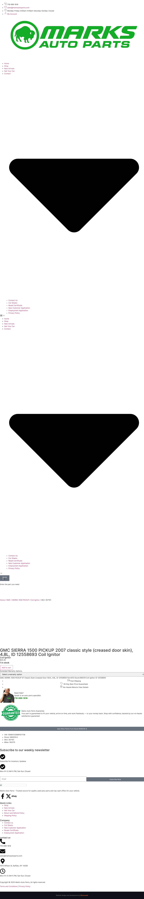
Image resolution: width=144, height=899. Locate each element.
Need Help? (19, 693)
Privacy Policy (14, 313)
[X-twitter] (8, 796)
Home (6, 63)
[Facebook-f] (2, 796)
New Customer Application (19, 308)
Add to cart (6, 667)
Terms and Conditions (8, 886)
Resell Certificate (15, 305)
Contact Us (12, 300)
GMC (8, 600)
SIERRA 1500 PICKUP (20, 600)
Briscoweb (84, 895)
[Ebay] (14, 796)
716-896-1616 (21, 698)
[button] (72, 315)
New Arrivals (9, 68)
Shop (6, 66)
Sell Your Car (9, 71)
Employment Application (18, 310)
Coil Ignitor (35, 600)
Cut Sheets (12, 303)
